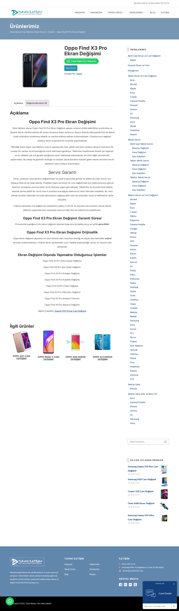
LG (131, 113)
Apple (133, 60)
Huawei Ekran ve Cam (138, 65)
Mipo (132, 275)
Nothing (134, 287)
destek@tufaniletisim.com (133, 571)
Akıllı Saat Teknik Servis (141, 144)
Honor (133, 237)
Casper (133, 97)
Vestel (133, 126)
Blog (152, 12)
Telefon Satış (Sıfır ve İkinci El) (142, 394)
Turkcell (134, 350)
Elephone (134, 220)
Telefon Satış (134, 384)
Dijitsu (133, 216)
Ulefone (134, 354)
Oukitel (133, 308)
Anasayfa (80, 12)
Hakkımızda (96, 12)
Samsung (134, 118)
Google (133, 229)
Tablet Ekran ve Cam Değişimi (142, 76)
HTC (132, 241)
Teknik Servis (115, 12)
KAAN (133, 258)
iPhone (133, 389)
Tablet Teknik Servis (139, 161)
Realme (133, 312)
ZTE (132, 379)
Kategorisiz (133, 71)
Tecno (133, 337)
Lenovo (133, 109)
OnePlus (134, 300)
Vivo (132, 362)
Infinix (133, 249)
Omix (132, 295)
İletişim (165, 12)
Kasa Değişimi (139, 152)
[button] (10, 601)
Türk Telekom (136, 346)
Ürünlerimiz (136, 12)
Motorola (134, 279)
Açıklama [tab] (18, 103)
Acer (132, 80)
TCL (132, 333)
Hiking (133, 233)
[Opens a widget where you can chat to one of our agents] (160, 595)
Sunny (133, 329)
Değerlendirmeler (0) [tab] (36, 103)
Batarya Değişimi (140, 148)
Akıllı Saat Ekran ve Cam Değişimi (144, 56)
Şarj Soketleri (138, 156)
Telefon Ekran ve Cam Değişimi (143, 195)
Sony (132, 122)
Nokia (133, 283)
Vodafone (135, 130)
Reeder (133, 316)
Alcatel (133, 84)
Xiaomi (133, 134)
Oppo (79, 74)
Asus (132, 93)
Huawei (134, 105)
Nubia (133, 291)
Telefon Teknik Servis (140, 177)
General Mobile (137, 101)
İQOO (133, 254)
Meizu (133, 270)
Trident (133, 341)
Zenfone (134, 375)
